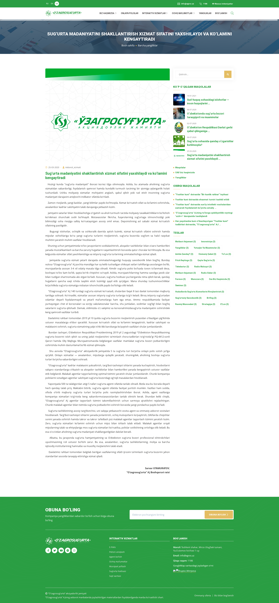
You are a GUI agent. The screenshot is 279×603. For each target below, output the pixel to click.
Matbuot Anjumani (185, 241)
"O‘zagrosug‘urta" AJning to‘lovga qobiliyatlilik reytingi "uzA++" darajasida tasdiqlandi (204, 215)
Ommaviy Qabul (207, 254)
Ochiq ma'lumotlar (182, 13)
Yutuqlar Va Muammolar (207, 248)
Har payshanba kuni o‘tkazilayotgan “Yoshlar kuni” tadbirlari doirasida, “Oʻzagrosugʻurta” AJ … (201, 223)
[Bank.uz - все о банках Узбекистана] (174, 570)
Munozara (197, 279)
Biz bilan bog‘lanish (224, 595)
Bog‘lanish (221, 13)
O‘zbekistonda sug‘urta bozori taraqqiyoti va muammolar (205, 115)
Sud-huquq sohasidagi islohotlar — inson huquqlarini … (208, 101)
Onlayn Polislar (129, 13)
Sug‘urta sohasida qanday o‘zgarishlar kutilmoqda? (210, 143)
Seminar (180, 285)
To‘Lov (226, 254)
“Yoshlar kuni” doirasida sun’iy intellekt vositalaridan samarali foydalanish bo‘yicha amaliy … (203, 206)
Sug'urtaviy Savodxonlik (188, 298)
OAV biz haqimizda (185, 172)
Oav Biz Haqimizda (219, 279)
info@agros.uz (187, 555)
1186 (205, 4)
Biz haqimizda (107, 13)
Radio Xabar (208, 273)
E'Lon (224, 304)
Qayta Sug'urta (206, 260)
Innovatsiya (208, 241)
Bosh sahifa (127, 45)
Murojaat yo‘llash (117, 566)
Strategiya (208, 304)
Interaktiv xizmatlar (154, 13)
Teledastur (182, 266)
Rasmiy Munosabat (186, 304)
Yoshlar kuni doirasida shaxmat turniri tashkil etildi (202, 199)
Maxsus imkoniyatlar (223, 3)
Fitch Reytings (183, 260)
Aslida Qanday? (184, 254)
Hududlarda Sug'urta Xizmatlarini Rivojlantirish (199, 292)
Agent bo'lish (115, 556)
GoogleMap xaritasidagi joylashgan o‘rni (193, 565)
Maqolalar (180, 167)
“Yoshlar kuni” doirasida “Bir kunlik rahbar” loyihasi (201, 194)
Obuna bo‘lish (217, 514)
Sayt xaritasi (115, 576)
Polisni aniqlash (117, 552)
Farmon (180, 279)
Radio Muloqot (203, 266)
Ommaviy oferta (202, 595)
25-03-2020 (53, 167)
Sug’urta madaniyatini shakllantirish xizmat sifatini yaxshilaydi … (208, 157)
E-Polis (112, 547)
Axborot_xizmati (73, 167)
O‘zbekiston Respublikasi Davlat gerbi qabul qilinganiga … (209, 129)
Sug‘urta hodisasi (117, 571)
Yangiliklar (205, 13)
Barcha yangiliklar (148, 45)
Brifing (212, 298)
